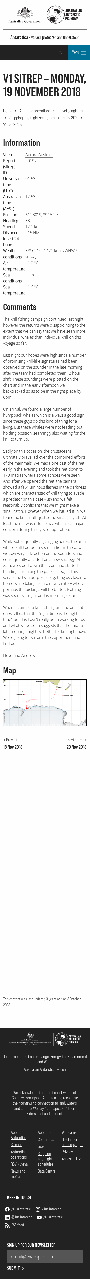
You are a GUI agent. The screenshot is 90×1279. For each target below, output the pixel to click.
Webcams (69, 1132)
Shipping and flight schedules (32, 117)
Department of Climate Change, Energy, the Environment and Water (45, 1059)
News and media (18, 1173)
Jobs (41, 1146)
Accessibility (71, 1158)
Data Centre (47, 1171)
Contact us (46, 1139)
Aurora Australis (40, 154)
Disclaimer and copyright (72, 1142)
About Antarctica (18, 1135)
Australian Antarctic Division (45, 1069)
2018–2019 (70, 117)
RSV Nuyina (19, 1164)
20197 (18, 124)
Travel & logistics (70, 110)
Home (7, 110)
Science (16, 1144)
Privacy (67, 1151)
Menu (76, 52)
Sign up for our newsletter (31, 1245)
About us (45, 1132)
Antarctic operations (35, 110)
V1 (4, 124)
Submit (13, 1268)
